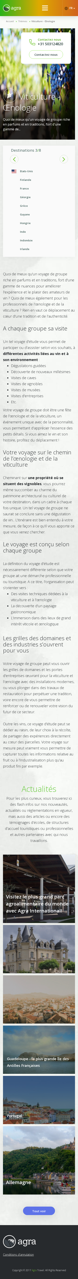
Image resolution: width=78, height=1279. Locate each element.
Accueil (10, 21)
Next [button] (64, 159)
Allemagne (18, 1182)
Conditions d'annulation (18, 1254)
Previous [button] (14, 159)
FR (71, 8)
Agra (34, 1270)
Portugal (14, 1115)
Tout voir (39, 1211)
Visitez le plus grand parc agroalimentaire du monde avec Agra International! (37, 903)
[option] (39, 210)
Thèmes (22, 21)
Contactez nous (46, 54)
